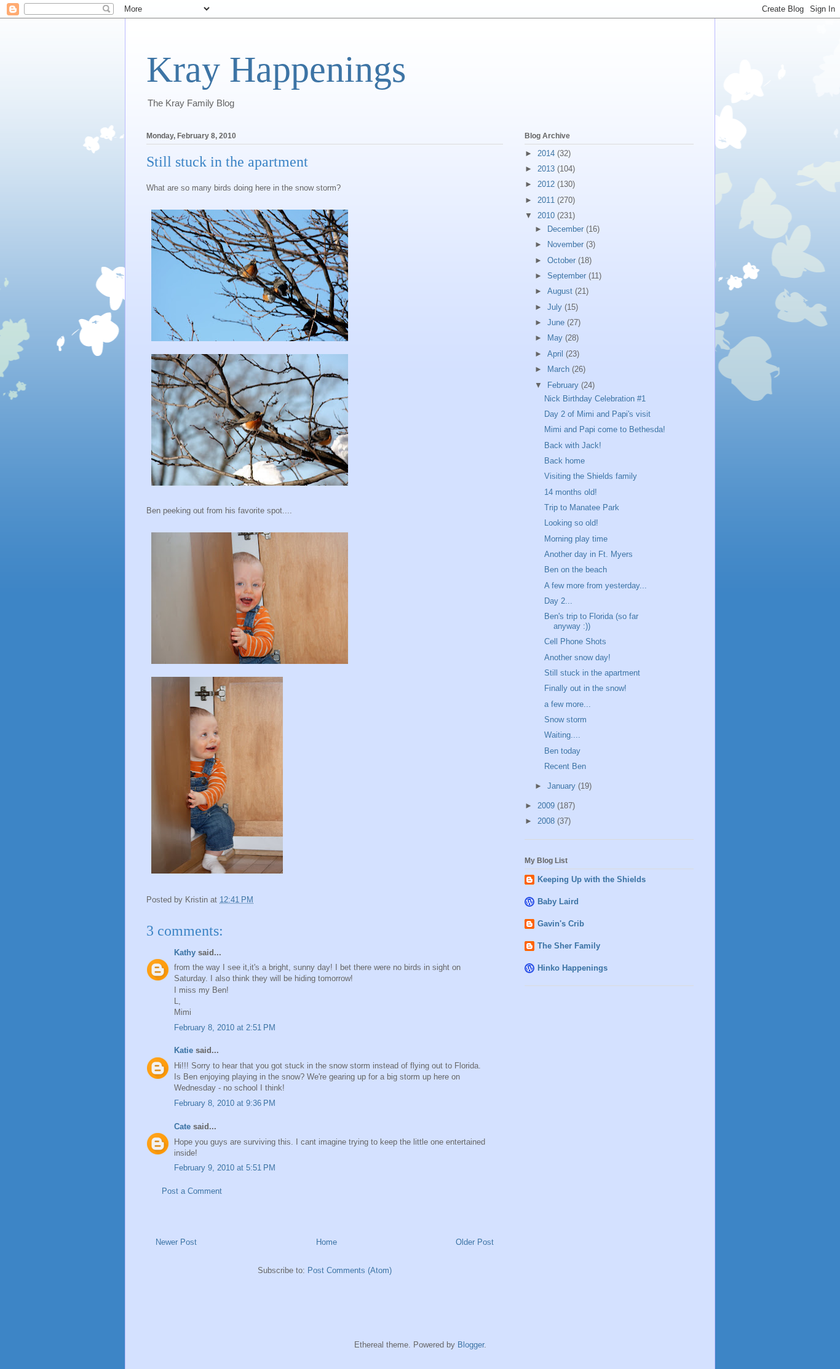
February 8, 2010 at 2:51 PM (224, 1027)
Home (326, 1242)
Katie (183, 1050)
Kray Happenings (276, 69)
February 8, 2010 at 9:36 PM (224, 1103)
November (566, 244)
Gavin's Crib (560, 923)
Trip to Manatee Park (581, 507)
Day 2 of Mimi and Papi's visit (597, 414)
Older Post (475, 1242)
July (556, 307)
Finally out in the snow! (585, 688)
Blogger (471, 1344)
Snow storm (565, 719)
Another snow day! (577, 657)
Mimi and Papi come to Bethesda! (604, 429)
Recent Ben (565, 766)
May (556, 337)
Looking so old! (571, 522)
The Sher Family (568, 945)
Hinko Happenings (572, 968)
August (561, 291)
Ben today (562, 751)
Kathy (185, 952)
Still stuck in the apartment (592, 672)
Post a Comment (192, 1191)
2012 (547, 184)
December (566, 229)
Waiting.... (562, 735)
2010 (547, 215)
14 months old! (570, 492)
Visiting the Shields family (590, 476)
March (559, 369)
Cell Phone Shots (575, 641)
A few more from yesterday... (595, 585)
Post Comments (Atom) (349, 1270)
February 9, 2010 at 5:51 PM (224, 1167)
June (557, 322)
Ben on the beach (575, 569)
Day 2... (558, 601)
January (562, 786)
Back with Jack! (572, 445)
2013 (547, 168)
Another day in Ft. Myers (588, 554)
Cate (182, 1126)
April (556, 353)
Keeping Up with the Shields (591, 879)
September (567, 275)
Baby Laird (558, 901)
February (564, 385)
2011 (547, 200)
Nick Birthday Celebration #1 (595, 398)
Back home (564, 460)
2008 (547, 821)
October (562, 260)
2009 (547, 805)
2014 (547, 153)
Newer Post (176, 1242)
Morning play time (576, 538)
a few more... (567, 704)
